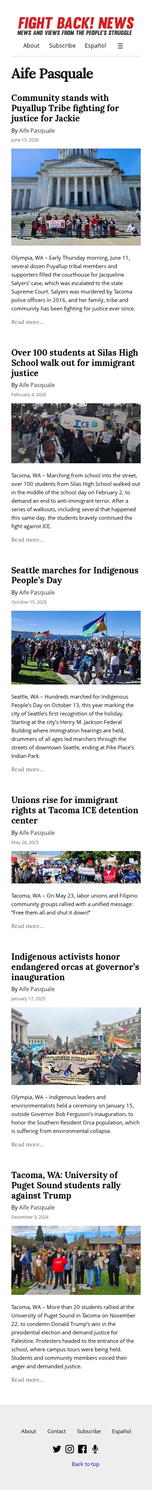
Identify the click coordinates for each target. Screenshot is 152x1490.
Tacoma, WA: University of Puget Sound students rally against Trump (66, 1185)
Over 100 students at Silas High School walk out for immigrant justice (74, 363)
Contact (56, 1431)
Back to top (85, 1463)
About (31, 45)
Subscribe (62, 45)
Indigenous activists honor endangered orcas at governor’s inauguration (75, 967)
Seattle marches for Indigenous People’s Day (75, 575)
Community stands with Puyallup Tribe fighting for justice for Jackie (65, 108)
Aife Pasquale (37, 130)
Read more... (27, 321)
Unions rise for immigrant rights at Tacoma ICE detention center (74, 810)
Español (95, 45)
